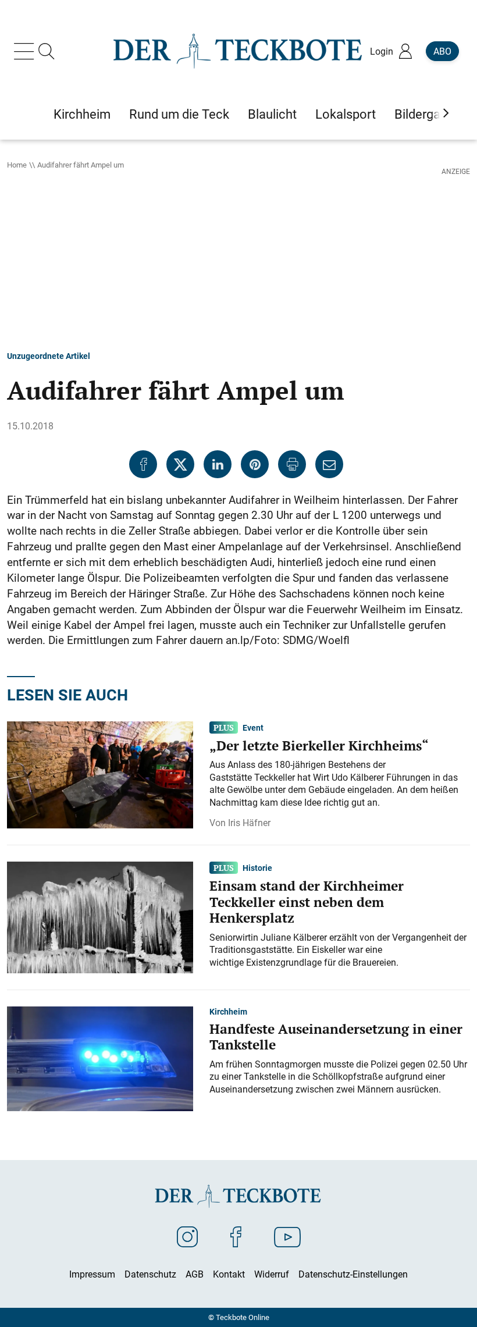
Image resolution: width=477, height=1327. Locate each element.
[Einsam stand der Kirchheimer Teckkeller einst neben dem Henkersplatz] (100, 916)
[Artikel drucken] (292, 464)
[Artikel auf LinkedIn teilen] (218, 464)
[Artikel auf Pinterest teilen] (255, 464)
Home (17, 164)
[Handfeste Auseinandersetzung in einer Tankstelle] (100, 1058)
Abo (442, 51)
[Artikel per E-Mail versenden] (329, 464)
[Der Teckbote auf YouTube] (287, 1236)
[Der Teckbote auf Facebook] (235, 1236)
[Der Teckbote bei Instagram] (187, 1236)
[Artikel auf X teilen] (180, 464)
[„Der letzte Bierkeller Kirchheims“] (100, 773)
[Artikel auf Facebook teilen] (143, 464)
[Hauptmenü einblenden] (26, 51)
